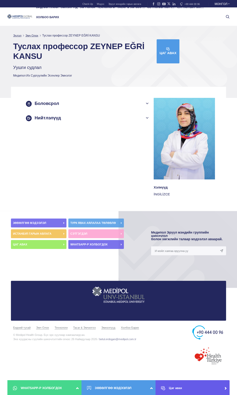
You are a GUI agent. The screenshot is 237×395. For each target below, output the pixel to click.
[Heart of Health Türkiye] (208, 355)
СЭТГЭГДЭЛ (78, 233)
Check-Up (87, 4)
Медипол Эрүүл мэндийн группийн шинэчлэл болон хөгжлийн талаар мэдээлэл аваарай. (187, 236)
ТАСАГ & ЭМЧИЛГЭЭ (131, 7)
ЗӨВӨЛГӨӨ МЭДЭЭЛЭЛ (30, 222)
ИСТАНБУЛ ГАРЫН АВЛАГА (32, 233)
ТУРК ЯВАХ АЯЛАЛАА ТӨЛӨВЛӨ (93, 222)
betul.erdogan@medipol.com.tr (117, 339)
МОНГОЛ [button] (221, 4)
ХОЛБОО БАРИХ (47, 17)
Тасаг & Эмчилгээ (84, 327)
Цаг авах (168, 53)
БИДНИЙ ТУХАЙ (47, 7)
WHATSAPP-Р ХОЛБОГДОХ (89, 244)
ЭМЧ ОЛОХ (87, 7)
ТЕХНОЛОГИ (106, 7)
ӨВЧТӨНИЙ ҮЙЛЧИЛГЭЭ (161, 7)
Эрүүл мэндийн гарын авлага (124, 4)
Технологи (61, 327)
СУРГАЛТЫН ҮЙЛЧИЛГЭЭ (191, 7)
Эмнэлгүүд (108, 327)
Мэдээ (100, 4)
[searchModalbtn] (226, 15)
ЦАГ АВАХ (20, 244)
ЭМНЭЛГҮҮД (69, 7)
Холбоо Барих (130, 327)
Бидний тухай (22, 327)
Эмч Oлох (42, 327)
